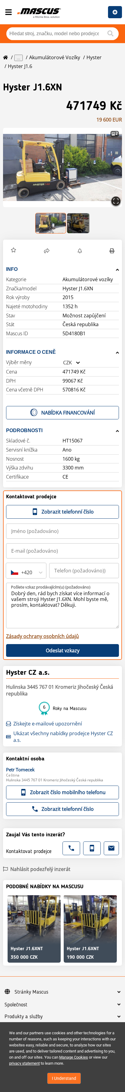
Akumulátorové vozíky (54, 57)
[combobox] (63, 363)
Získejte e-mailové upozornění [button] (47, 723)
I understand (64, 1078)
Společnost (16, 1005)
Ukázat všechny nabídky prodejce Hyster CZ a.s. (63, 736)
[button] (62, 167)
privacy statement (24, 1063)
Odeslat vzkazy (62, 650)
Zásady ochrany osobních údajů (42, 636)
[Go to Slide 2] (78, 223)
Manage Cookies (73, 1057)
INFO (12, 269)
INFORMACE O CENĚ (31, 352)
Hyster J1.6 (20, 66)
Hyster (94, 57)
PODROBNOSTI (24, 430)
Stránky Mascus (31, 992)
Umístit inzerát (115, 12)
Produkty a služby (23, 1016)
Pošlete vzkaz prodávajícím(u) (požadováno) (50, 587)
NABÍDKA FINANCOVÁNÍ (68, 412)
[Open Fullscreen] (115, 201)
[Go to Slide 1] (50, 223)
